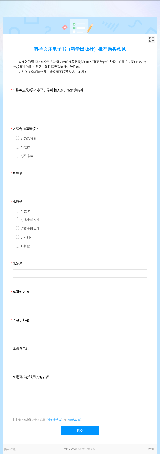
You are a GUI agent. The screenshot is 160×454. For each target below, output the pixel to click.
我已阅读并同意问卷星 (31, 420)
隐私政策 (10, 449)
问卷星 (72, 449)
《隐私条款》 (75, 420)
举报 (151, 449)
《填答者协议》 (54, 420)
